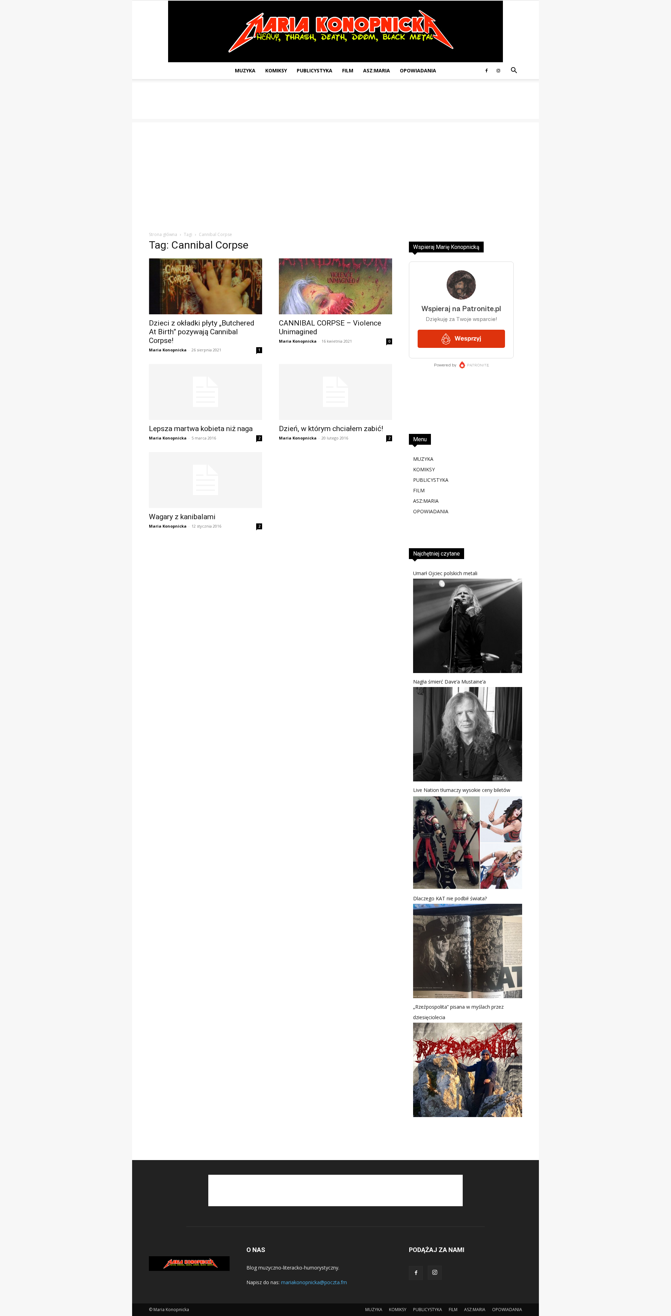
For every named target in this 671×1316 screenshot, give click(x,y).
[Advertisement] (335, 103)
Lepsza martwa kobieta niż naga (201, 428)
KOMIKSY (276, 70)
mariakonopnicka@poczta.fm (314, 1282)
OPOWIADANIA (418, 70)
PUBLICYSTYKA (314, 70)
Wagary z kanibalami (182, 517)
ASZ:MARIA (376, 70)
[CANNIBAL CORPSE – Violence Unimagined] (335, 286)
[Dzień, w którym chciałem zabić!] (335, 392)
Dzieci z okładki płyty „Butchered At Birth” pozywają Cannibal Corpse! (201, 332)
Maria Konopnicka (168, 349)
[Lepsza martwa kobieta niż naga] (205, 392)
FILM (347, 70)
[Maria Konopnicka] (335, 31)
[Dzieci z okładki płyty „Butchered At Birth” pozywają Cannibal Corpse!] (205, 286)
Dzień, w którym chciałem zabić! (331, 428)
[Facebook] (486, 70)
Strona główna (163, 234)
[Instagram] (498, 70)
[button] (513, 71)
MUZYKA (245, 70)
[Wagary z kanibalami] (205, 480)
